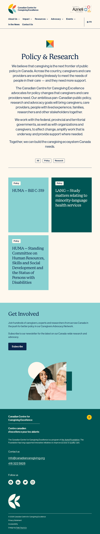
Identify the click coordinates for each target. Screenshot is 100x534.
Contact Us (27, 24)
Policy (47, 160)
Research (59, 160)
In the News (14, 24)
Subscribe (17, 346)
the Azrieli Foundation (70, 440)
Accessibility (13, 524)
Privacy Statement (14, 520)
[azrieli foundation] (81, 9)
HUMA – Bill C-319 (28, 190)
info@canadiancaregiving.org (26, 458)
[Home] (23, 9)
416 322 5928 (16, 463)
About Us (12, 19)
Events (69, 19)
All (38, 160)
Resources (40, 19)
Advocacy (56, 19)
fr (90, 22)
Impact (26, 19)
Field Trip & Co (21, 528)
